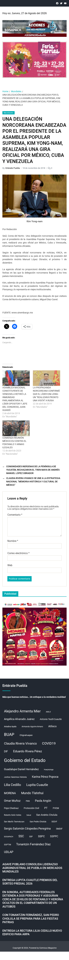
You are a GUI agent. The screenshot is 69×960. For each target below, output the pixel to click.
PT (45, 808)
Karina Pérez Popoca (45, 776)
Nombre (12, 541)
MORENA (10, 793)
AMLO (48, 712)
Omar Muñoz (12, 800)
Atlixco (52, 726)
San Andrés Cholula (46, 815)
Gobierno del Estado (25, 760)
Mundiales (8, 113)
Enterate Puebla (12, 168)
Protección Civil (31, 808)
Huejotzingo (48, 770)
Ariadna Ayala (10, 726)
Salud (28, 815)
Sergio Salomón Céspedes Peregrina (27, 828)
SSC (21, 836)
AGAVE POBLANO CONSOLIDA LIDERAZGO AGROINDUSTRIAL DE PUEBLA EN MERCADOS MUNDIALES (32, 868)
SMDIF (59, 828)
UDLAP (8, 852)
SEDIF (54, 821)
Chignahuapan (26, 735)
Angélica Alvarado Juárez (19, 719)
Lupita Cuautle (37, 785)
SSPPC (54, 836)
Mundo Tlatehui (32, 793)
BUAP (9, 734)
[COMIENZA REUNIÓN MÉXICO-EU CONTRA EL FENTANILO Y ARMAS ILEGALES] (16, 428)
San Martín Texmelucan (14, 822)
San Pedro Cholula (38, 821)
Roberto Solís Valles (12, 815)
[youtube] (65, 3)
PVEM (56, 808)
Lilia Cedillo (12, 785)
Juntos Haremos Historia (15, 777)
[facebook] (57, 3)
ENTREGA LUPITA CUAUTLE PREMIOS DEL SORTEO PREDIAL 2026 (30, 881)
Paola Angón (43, 800)
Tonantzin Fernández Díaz (33, 844)
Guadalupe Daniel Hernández (21, 769)
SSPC (41, 836)
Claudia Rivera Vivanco (20, 743)
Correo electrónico (18, 553)
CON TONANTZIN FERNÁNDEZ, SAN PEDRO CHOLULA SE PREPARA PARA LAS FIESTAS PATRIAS (30, 918)
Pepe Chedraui (11, 808)
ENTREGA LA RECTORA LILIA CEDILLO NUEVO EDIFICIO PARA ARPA (32, 932)
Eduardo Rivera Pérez (27, 751)
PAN (28, 801)
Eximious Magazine (47, 948)
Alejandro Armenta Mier (22, 711)
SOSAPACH (8, 837)
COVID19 (49, 743)
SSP (31, 836)
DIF (6, 751)
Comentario (14, 514)
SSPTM (7, 844)
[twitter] (61, 3)
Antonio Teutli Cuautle (51, 719)
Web (9, 565)
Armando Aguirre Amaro (32, 726)
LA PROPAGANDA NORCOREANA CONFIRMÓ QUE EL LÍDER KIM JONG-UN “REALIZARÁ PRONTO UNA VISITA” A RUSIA (46, 394)
